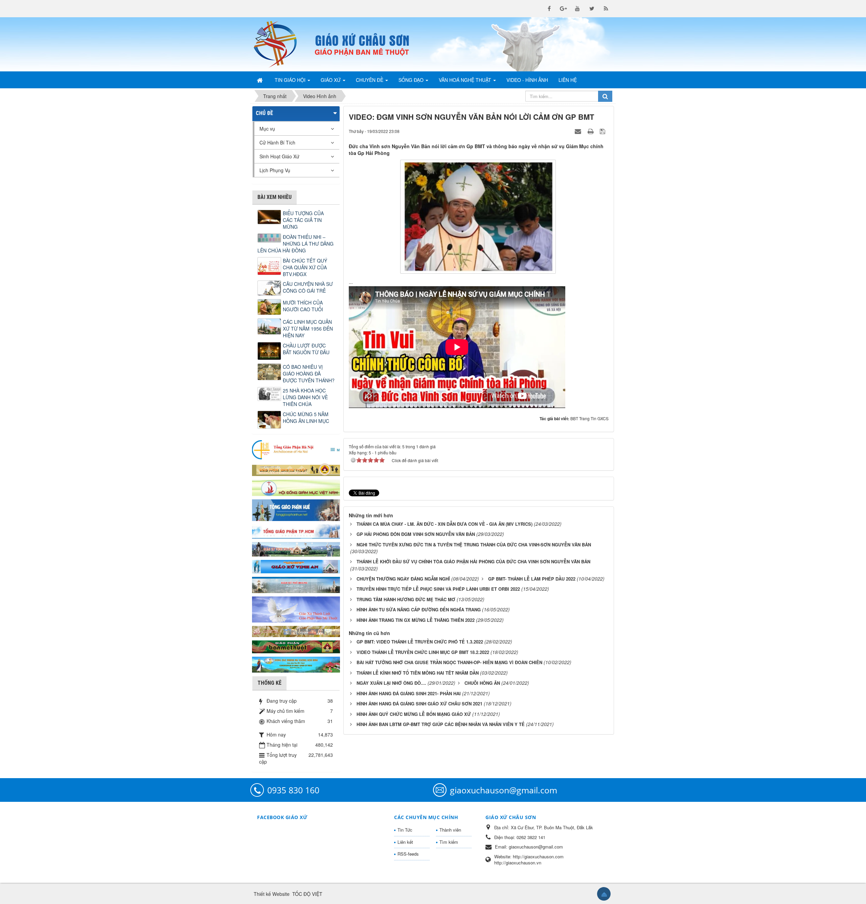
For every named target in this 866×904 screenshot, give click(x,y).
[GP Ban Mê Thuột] (296, 469)
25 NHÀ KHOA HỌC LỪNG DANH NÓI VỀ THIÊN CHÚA (305, 397)
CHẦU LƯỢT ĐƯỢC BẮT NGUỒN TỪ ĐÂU (306, 349)
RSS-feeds (408, 854)
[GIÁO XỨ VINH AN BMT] (296, 566)
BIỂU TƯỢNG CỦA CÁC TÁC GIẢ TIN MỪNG (303, 220)
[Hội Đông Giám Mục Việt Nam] (296, 486)
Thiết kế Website (272, 893)
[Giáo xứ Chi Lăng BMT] (296, 630)
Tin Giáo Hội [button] (291, 79)
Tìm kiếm (448, 842)
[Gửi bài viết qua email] (579, 131)
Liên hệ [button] (568, 79)
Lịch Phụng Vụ (274, 170)
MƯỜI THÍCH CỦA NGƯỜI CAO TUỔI (303, 306)
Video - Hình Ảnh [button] (527, 79)
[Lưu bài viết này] (603, 131)
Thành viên (450, 830)
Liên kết (405, 842)
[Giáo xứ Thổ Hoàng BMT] (296, 584)
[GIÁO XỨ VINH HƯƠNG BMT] (296, 548)
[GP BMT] (296, 645)
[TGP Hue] (296, 509)
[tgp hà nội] (296, 449)
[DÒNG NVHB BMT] (296, 663)
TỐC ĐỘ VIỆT (307, 893)
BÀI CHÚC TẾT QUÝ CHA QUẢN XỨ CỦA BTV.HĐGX (305, 267)
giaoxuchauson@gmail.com (503, 790)
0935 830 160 (293, 790)
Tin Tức (404, 830)
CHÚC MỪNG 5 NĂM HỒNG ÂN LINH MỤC (306, 417)
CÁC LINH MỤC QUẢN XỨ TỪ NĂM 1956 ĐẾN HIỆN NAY (308, 328)
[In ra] (591, 131)
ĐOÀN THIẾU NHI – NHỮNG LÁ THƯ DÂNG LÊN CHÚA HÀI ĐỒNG (295, 243)
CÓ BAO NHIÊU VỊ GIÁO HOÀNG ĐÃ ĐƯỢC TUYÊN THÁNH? (309, 373)
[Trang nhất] (260, 79)
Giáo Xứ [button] (331, 79)
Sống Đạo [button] (411, 79)
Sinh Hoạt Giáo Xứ (279, 156)
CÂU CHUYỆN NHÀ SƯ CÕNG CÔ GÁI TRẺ (308, 287)
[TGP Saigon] (296, 530)
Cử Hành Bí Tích (277, 142)
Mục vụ (267, 128)
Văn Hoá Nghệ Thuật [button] (466, 79)
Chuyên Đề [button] (370, 79)
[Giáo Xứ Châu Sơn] (281, 44)
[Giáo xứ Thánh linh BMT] (296, 608)
